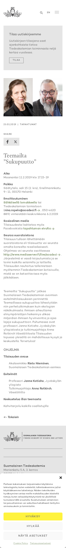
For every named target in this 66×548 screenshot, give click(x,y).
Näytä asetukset (33, 535)
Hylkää (33, 526)
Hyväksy (33, 516)
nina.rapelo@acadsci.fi (20, 210)
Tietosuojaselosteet (40, 543)
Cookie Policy (20, 543)
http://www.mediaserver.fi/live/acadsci (30, 254)
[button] (60, 477)
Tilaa (16, 60)
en (48, 13)
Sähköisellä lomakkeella (21, 202)
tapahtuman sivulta (37, 228)
